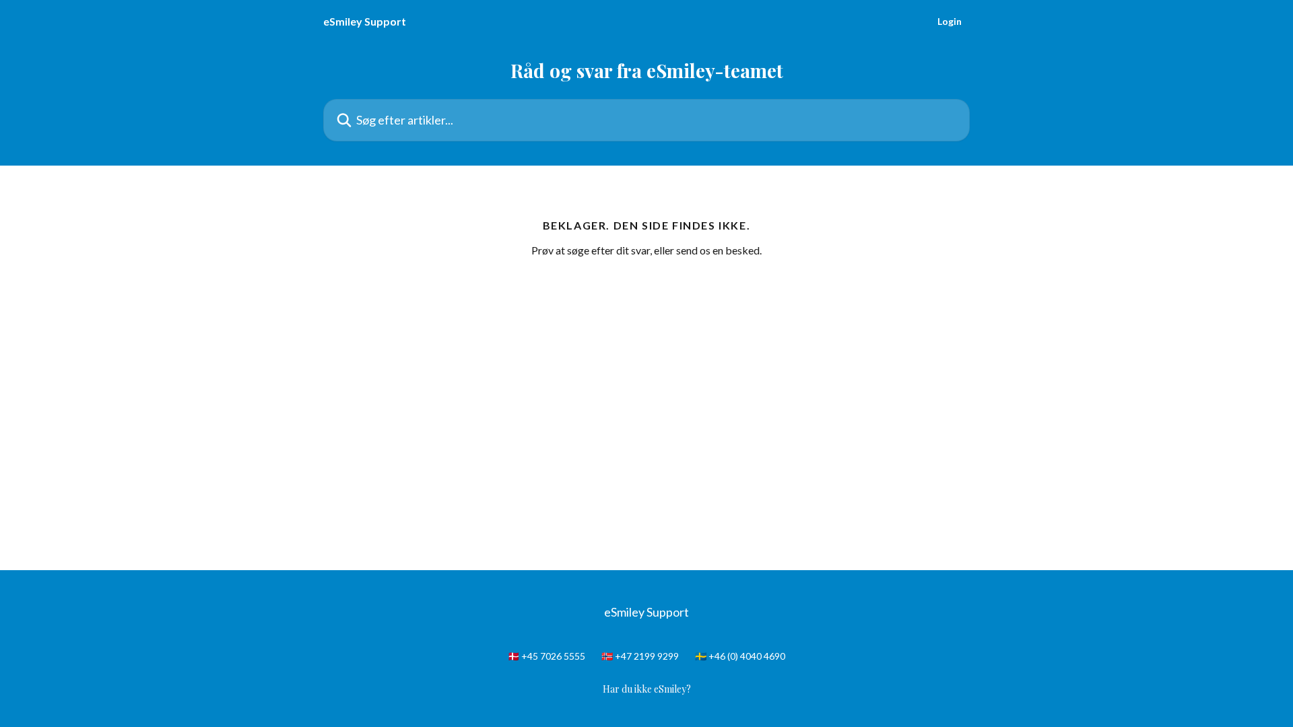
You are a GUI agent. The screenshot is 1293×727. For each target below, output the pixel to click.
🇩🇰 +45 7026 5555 (546, 656)
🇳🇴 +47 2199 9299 (640, 656)
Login (949, 21)
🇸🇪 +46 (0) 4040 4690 (740, 656)
